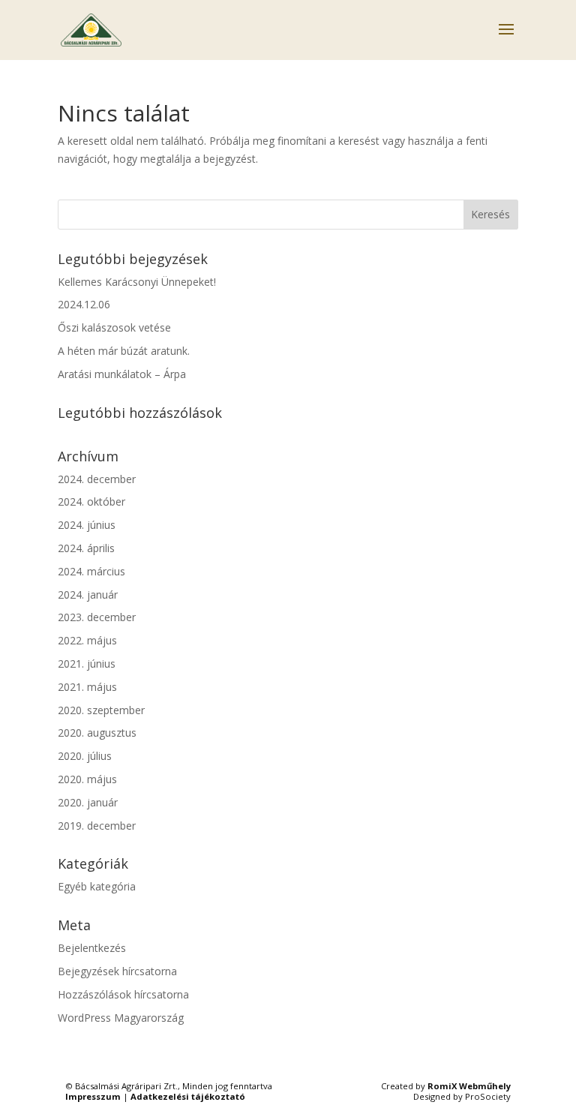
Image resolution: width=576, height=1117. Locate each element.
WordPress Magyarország (121, 1017)
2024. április (86, 548)
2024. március (91, 571)
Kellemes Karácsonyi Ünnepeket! (137, 282)
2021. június (87, 663)
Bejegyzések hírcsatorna (117, 971)
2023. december (97, 617)
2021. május (87, 687)
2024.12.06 (84, 304)
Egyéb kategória (97, 886)
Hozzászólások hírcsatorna (123, 994)
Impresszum (93, 1096)
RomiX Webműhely (469, 1085)
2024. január (88, 594)
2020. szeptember (101, 710)
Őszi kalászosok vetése (114, 327)
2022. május (87, 640)
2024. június (87, 525)
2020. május (87, 779)
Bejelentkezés (92, 948)
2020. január (88, 802)
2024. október (91, 501)
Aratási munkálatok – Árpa (122, 374)
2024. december (97, 479)
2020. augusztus (97, 732)
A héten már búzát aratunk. (124, 351)
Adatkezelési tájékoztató (187, 1096)
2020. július (85, 756)
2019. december (97, 825)
